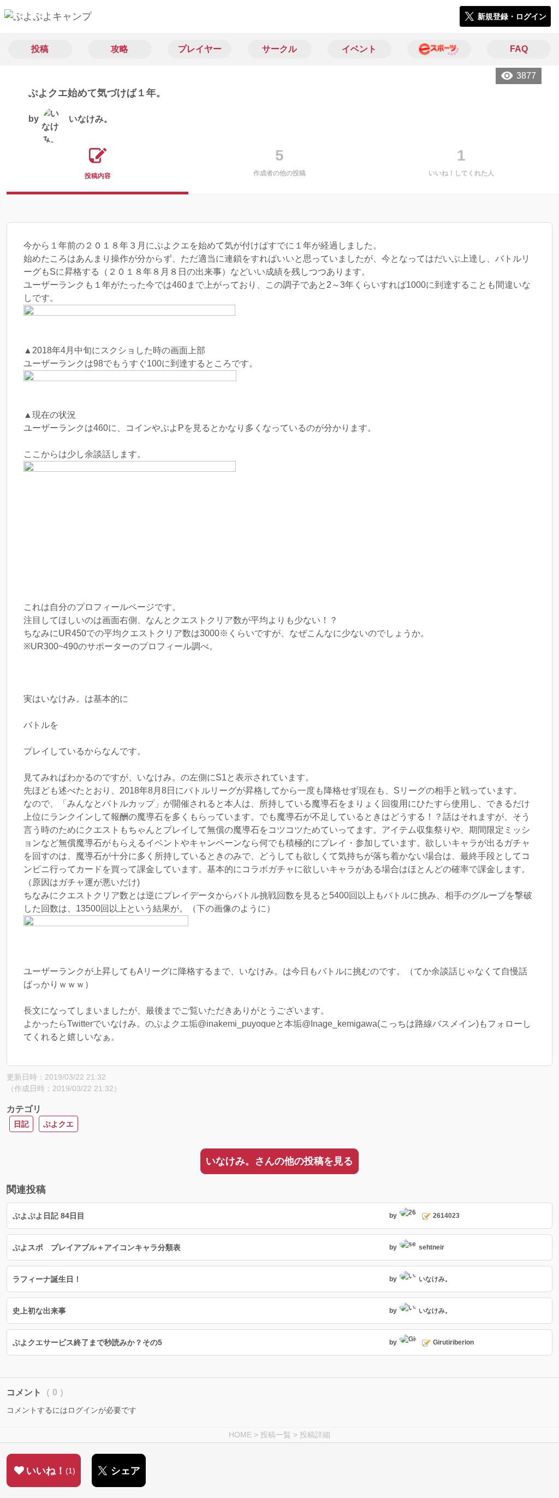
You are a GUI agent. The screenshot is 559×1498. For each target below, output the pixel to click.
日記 (21, 1124)
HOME (240, 1434)
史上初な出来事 (39, 1310)
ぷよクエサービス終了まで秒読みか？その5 (87, 1342)
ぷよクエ (58, 1124)
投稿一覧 (275, 1434)
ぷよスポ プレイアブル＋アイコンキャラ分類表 (97, 1247)
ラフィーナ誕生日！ (47, 1279)
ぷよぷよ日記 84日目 (49, 1215)
